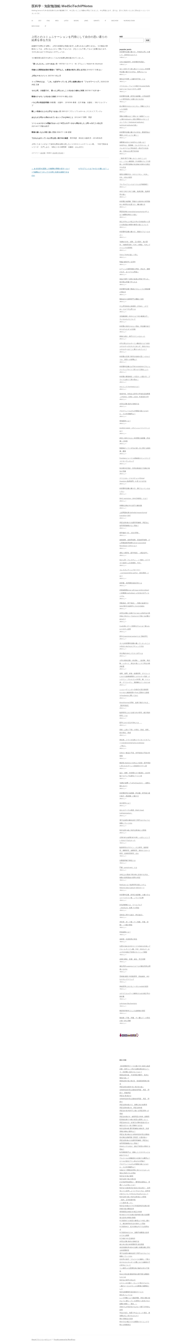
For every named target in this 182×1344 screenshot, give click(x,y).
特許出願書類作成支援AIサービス (131, 1292)
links (86, 21)
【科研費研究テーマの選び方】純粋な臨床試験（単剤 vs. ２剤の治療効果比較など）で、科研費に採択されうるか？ (134, 1069)
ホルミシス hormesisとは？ (129, 386)
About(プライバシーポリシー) (42, 1339)
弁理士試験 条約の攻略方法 (129, 404)
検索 (121, 36)
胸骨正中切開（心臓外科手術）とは (132, 79)
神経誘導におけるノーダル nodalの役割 (133, 986)
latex (66, 21)
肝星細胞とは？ (125, 932)
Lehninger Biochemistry (128, 1003)
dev (39, 21)
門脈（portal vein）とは (128, 867)
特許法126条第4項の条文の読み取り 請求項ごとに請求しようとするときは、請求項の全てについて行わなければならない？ (134, 1191)
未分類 (42, 153)
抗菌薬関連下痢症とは (127, 860)
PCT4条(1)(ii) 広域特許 (127, 1238)
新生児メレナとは (125, 1295)
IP (45, 26)
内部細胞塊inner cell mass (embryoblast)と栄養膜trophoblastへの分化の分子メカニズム (134, 593)
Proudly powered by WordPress (64, 1339)
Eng (48, 21)
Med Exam (35, 26)
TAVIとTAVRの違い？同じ (128, 255)
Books (76, 21)
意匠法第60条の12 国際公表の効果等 (133, 1104)
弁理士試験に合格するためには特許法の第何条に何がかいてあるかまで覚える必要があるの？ (134, 616)
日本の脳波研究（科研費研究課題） (132, 62)
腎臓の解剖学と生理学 (127, 262)
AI (32, 21)
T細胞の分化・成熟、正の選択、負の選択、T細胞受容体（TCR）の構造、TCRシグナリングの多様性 (134, 245)
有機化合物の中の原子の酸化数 (130, 505)
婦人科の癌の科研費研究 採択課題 (131, 1244)
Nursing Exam (129, 21)
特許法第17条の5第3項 (127, 1179)
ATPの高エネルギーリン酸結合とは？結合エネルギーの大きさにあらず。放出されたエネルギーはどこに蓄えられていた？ (134, 346)
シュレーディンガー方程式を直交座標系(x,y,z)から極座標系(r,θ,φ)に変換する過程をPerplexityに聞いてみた (134, 692)
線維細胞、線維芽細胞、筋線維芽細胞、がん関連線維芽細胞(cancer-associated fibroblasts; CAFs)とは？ (134, 543)
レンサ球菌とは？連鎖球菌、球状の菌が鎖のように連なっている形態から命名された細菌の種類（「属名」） (134, 1301)
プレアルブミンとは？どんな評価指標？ (133, 184)
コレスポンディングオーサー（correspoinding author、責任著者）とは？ (134, 573)
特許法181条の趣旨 (126, 1176)
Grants (96, 21)
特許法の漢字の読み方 (127, 1280)
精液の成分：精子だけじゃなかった (132, 336)
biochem (114, 21)
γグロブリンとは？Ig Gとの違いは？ (93, 168)
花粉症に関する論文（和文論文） (131, 915)
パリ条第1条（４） (126, 1203)
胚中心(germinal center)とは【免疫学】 (133, 636)
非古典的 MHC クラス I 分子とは (131, 653)
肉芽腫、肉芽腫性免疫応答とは (130, 583)
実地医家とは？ (125, 421)
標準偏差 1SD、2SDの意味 (129, 533)
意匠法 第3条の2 (125, 1096)
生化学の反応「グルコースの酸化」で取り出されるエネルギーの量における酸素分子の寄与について (134, 1262)
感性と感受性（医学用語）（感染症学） (133, 553)
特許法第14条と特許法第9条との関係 (132, 830)
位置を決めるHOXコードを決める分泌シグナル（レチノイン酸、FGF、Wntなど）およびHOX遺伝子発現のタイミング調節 (134, 949)
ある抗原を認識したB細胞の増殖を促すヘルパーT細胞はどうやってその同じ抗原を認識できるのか (51, 172)
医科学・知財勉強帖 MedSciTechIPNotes (62, 6)
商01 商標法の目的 (126, 1318)
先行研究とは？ (125, 803)
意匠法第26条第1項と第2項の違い (131, 1087)
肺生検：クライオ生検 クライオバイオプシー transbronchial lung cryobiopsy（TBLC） (134, 743)
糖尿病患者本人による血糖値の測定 (132, 1010)
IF (105, 21)
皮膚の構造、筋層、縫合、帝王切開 (132, 959)
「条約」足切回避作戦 (127, 1200)
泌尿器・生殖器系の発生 (128, 939)
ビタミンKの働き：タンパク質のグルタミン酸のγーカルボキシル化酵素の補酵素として (134, 1286)
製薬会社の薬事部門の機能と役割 (131, 299)
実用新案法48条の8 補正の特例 (130, 1211)
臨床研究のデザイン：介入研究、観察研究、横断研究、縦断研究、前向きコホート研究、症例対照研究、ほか (134, 850)
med (57, 21)
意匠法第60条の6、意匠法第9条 (130, 1107)
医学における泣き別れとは (130, 722)
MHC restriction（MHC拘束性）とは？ (133, 498)
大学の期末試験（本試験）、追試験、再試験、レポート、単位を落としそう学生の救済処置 (134, 663)
